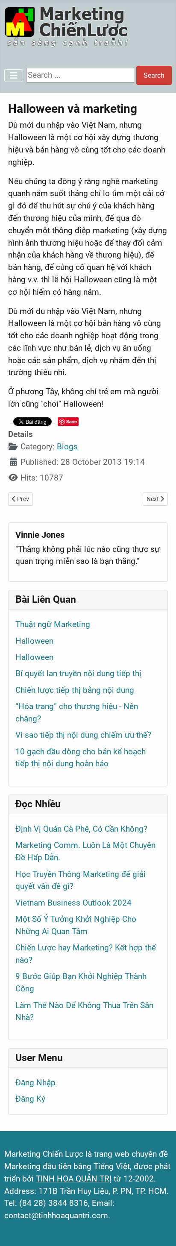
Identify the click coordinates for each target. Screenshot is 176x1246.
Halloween (34, 641)
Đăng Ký (30, 1099)
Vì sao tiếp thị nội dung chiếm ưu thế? (83, 735)
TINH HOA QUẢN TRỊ (73, 1179)
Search (154, 75)
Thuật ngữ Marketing (52, 624)
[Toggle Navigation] (13, 75)
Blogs (67, 446)
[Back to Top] (159, 1228)
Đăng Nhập (35, 1083)
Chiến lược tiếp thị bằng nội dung (74, 690)
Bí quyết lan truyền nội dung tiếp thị (78, 673)
